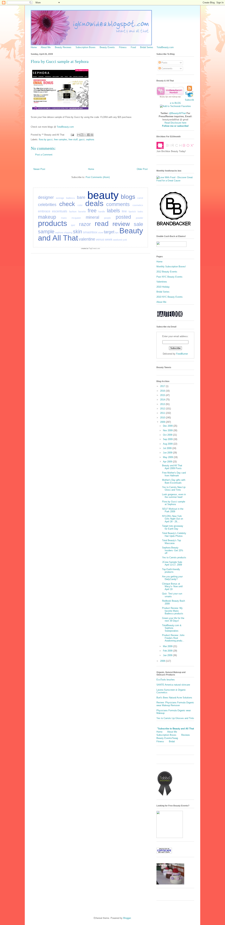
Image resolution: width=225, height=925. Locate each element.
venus (100, 239)
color (80, 205)
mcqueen (76, 218)
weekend (117, 239)
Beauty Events (107, 47)
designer (46, 197)
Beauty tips (164, 97)
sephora (90, 139)
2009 (163, 422)
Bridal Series (146, 47)
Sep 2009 (168, 439)
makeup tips (176, 97)
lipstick (132, 211)
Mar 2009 (168, 646)
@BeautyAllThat (177, 113)
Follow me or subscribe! (175, 126)
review (121, 223)
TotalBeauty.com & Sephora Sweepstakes (171, 628)
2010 (163, 417)
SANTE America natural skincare (173, 684)
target (109, 232)
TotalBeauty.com (165, 47)
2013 (163, 404)
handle (101, 211)
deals (94, 203)
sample (46, 231)
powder (139, 218)
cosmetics (138, 205)
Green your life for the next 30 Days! (173, 619)
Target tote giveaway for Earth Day (172, 527)
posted (123, 217)
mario (64, 218)
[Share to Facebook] (88, 135)
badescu (70, 198)
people (107, 218)
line (124, 211)
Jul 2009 (167, 448)
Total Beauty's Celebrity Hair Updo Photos (174, 534)
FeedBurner (182, 353)
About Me (46, 47)
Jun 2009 (168, 452)
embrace (44, 211)
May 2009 (168, 457)
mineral (92, 217)
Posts (164, 62)
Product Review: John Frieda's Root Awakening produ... (173, 638)
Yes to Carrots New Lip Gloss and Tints (173, 488)
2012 (163, 408)
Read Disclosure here (175, 122)
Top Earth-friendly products (171, 570)
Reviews (185, 735)
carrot (140, 198)
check (67, 204)
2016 (163, 390)
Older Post (142, 169)
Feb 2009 (168, 650)
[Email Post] (72, 134)
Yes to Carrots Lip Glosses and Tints (175, 718)
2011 (163, 413)
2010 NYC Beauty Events (169, 297)
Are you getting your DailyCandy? (172, 578)
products (52, 223)
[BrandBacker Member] (174, 226)
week (108, 239)
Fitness (123, 47)
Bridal (172, 741)
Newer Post (39, 169)
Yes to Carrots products (174, 557)
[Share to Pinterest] (92, 135)
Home (34, 47)
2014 (163, 399)
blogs (128, 196)
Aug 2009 (168, 443)
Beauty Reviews (63, 47)
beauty (103, 195)
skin (77, 231)
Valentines (161, 281)
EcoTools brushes (165, 679)
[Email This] (78, 135)
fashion (72, 211)
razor (85, 224)
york (125, 239)
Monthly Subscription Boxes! (171, 266)
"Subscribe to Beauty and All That (175, 728)
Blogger (127, 918)
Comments (166, 68)
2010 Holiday (163, 286)
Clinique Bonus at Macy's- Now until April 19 (172, 586)
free (92, 210)
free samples (60, 139)
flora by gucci (46, 139)
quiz (73, 225)
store (100, 232)
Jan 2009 (168, 655)
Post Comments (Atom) (98, 177)
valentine (87, 239)
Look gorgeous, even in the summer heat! (174, 496)
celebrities (47, 204)
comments (118, 204)
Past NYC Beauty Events (169, 276)
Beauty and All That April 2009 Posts (172, 467)
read (102, 223)
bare (81, 197)
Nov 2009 (168, 430)
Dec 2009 (168, 426)
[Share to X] (85, 135)
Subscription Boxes (85, 47)
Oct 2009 (168, 435)
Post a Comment (43, 154)
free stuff (73, 139)
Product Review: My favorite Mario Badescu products (172, 611)
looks (140, 211)
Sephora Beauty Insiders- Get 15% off (172, 550)
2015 (163, 395)
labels (113, 210)
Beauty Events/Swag (167, 738)
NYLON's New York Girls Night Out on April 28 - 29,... (172, 519)
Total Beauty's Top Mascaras (171, 542)
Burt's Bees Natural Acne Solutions (174, 697)
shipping (68, 232)
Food (133, 47)
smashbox (90, 232)
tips (117, 232)
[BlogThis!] (82, 135)
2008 (163, 661)
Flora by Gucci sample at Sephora (173, 503)
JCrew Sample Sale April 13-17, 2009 (172, 563)
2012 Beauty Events (166, 271)
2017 (163, 386)
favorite (82, 211)
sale (138, 224)
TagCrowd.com (94, 248)
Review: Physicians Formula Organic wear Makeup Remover (175, 704)
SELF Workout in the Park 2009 (172, 510)
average (60, 198)
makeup (47, 217)
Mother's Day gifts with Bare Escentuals (173, 481)
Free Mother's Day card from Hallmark (174, 474)
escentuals (59, 211)
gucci (82, 139)
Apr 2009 (168, 461)
